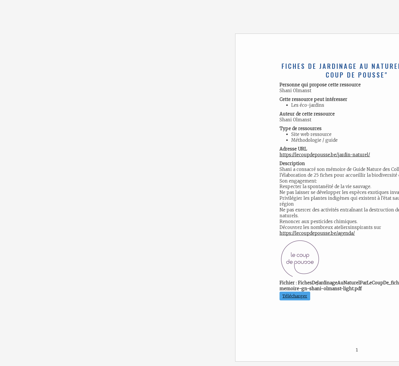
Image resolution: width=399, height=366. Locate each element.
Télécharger (294, 296)
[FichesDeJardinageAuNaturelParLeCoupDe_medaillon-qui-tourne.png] (300, 259)
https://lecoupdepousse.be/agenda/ (317, 233)
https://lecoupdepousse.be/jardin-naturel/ (325, 154)
